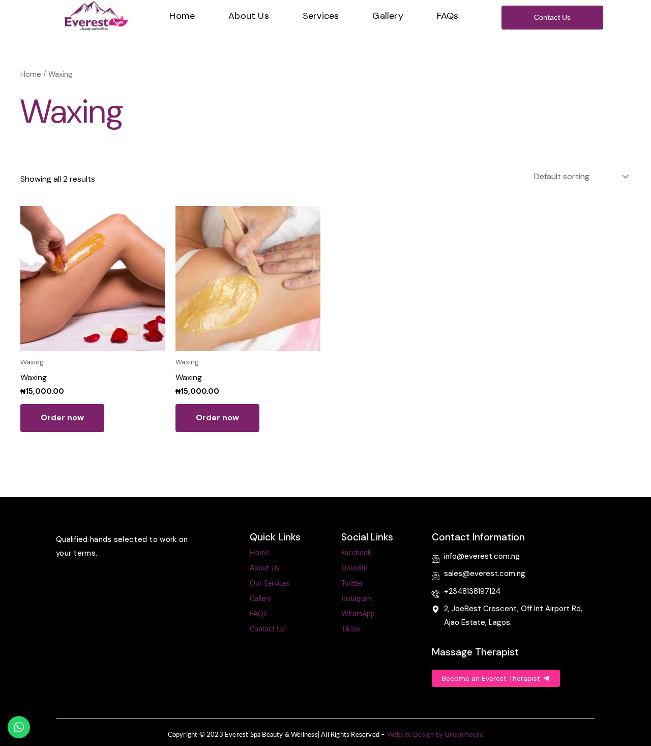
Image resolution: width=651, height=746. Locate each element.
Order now (62, 417)
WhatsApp (358, 614)
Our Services (269, 583)
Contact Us (267, 629)
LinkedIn (354, 568)
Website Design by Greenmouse (435, 735)
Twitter (352, 583)
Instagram (356, 598)
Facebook (356, 553)
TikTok (351, 629)
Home (182, 16)
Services (321, 16)
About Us (248, 16)
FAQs (448, 16)
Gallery (387, 16)
